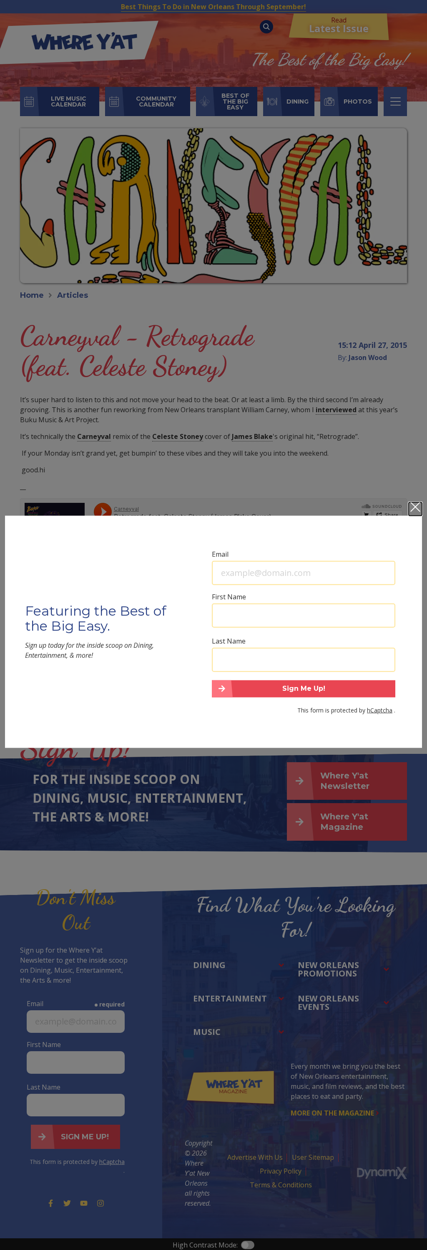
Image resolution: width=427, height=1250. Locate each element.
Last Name (229, 640)
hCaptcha (379, 710)
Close (415, 508)
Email (220, 553)
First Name (229, 596)
